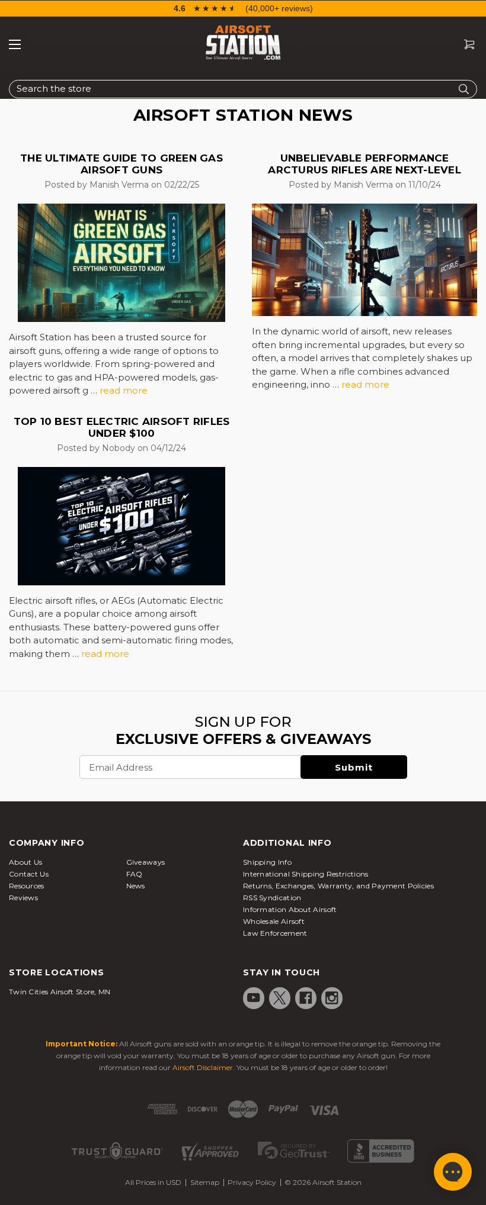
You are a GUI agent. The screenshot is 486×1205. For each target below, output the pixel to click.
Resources (26, 885)
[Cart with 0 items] (464, 45)
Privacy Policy (252, 1182)
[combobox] (243, 89)
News (135, 885)
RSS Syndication (272, 897)
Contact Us (29, 873)
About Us (25, 862)
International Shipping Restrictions (306, 873)
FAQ (134, 873)
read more (124, 390)
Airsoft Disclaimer (202, 1067)
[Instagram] (332, 998)
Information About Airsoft (290, 909)
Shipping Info (267, 862)
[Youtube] (253, 998)
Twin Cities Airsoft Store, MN (60, 991)
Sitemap (204, 1182)
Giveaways (145, 862)
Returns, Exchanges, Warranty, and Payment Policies (338, 885)
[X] (279, 998)
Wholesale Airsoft (274, 921)
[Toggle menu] (15, 44)
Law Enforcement (275, 933)
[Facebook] (305, 998)
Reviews (23, 897)
